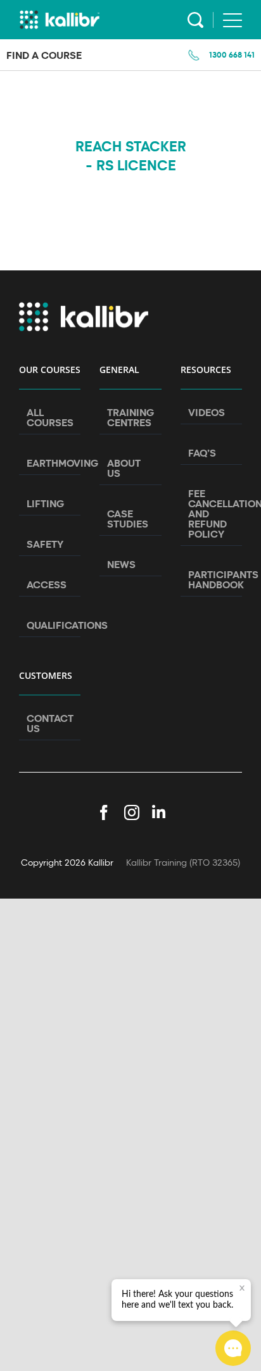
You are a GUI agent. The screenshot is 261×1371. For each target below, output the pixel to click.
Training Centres (130, 417)
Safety (45, 544)
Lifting (45, 503)
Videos (206, 412)
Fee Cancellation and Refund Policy (212, 513)
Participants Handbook (212, 579)
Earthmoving (50, 463)
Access (47, 584)
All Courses (50, 417)
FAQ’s (202, 453)
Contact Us (50, 723)
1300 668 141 (232, 54)
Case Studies (127, 519)
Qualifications (50, 625)
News (121, 564)
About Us (124, 468)
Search (195, 20)
